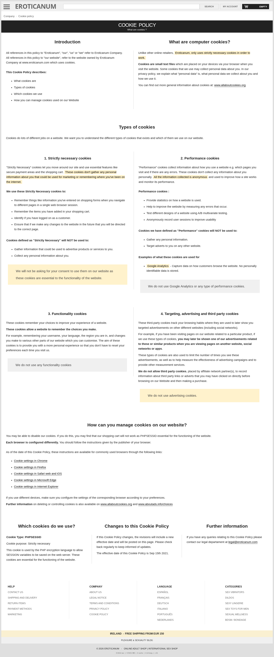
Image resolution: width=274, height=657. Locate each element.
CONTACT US (15, 592)
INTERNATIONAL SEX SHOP (163, 648)
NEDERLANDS (165, 620)
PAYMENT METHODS (20, 608)
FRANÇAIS (163, 597)
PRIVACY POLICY (99, 608)
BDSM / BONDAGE (235, 620)
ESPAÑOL (162, 592)
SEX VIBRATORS (234, 592)
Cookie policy (26, 16)
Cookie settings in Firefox (30, 467)
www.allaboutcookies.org (230, 85)
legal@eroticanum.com (243, 542)
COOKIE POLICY (98, 614)
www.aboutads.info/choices (155, 504)
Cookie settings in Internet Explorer (36, 486)
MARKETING (15, 614)
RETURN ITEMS (17, 603)
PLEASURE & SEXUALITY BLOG (137, 640)
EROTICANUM (35, 6)
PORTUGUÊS (165, 614)
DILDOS (229, 597)
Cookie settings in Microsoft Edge (35, 480)
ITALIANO (162, 608)
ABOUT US (95, 592)
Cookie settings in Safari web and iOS (38, 473)
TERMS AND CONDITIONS (104, 603)
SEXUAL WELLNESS (236, 614)
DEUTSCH (163, 603)
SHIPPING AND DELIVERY (22, 597)
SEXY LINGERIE (234, 603)
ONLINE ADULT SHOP (135, 648)
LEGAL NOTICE (98, 597)
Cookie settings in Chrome (30, 460)
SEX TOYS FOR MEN (237, 608)
